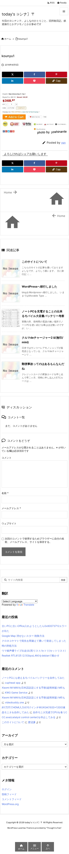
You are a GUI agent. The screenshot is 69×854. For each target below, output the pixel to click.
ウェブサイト (9, 523)
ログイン (7, 789)
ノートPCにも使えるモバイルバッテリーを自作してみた (33, 677)
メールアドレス (11, 508)
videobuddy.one (14, 702)
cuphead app (13, 682)
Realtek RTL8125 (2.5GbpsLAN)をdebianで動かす (30, 655)
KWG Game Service (16, 692)
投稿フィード (9, 794)
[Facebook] (34, 74)
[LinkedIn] (12, 81)
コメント (7, 457)
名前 (5, 493)
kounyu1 (23, 38)
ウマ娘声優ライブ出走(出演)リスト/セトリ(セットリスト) (34, 650)
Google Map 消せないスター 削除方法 (23, 635)
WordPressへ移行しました (39, 286)
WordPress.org (10, 804)
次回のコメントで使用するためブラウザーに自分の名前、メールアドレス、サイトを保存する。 (34, 540)
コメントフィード (12, 799)
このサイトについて (34, 261)
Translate (29, 604)
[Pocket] (34, 81)
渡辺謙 (31, 722)
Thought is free (54, 828)
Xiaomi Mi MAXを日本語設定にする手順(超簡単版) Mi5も (33, 687)
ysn (63, 142)
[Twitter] (12, 74)
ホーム (7, 38)
